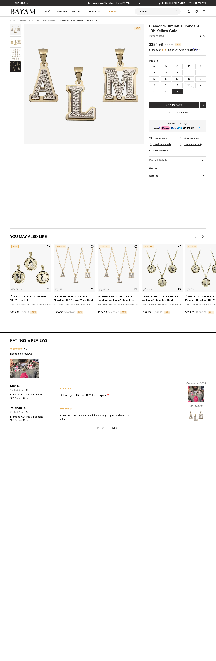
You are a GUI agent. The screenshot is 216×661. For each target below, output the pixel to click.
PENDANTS (34, 21)
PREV (100, 428)
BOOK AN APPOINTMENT (173, 3)
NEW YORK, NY (21, 3)
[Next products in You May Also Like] (203, 237)
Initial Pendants (49, 21)
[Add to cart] (48, 289)
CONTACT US (199, 3)
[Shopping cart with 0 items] (204, 11)
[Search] (176, 11)
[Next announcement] (139, 3)
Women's (22, 21)
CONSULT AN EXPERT (177, 113)
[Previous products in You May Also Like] (196, 237)
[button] (177, 126)
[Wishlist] (196, 11)
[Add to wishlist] (203, 105)
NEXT (115, 428)
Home (12, 21)
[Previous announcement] (78, 3)
